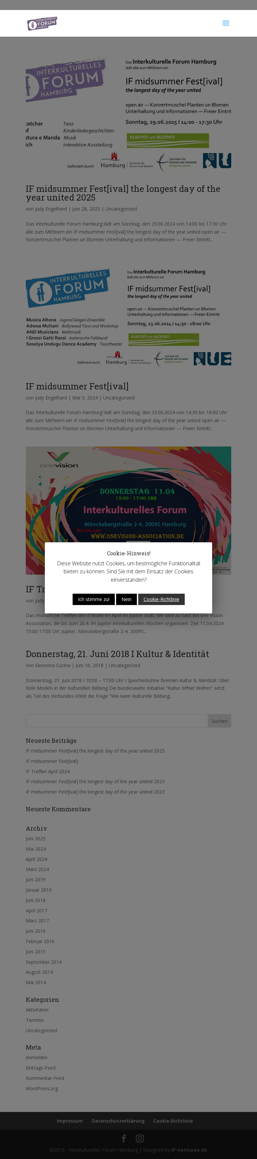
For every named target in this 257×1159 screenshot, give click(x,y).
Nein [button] (126, 599)
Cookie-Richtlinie (161, 599)
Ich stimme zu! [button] (93, 599)
